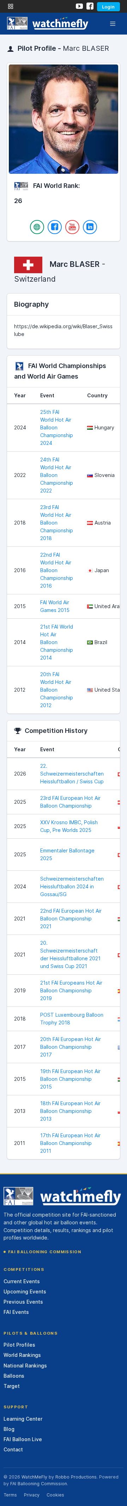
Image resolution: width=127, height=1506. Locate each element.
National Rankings (25, 1366)
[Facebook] (55, 227)
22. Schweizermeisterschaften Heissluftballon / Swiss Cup (72, 773)
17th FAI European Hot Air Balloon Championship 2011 (70, 1143)
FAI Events (16, 1312)
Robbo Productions (76, 1477)
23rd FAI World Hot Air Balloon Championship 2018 (56, 522)
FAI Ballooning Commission (44, 1251)
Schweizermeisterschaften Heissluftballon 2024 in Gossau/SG (72, 886)
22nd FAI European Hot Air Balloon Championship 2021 (71, 918)
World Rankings (22, 1355)
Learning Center (23, 1419)
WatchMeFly (34, 1477)
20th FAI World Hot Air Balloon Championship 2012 (56, 689)
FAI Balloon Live (23, 1439)
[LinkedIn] (90, 227)
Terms (10, 1495)
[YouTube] (72, 227)
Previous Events (23, 1302)
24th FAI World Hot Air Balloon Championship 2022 (56, 475)
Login (108, 7)
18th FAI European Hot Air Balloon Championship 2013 (70, 1111)
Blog (9, 1429)
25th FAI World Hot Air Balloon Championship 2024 (56, 427)
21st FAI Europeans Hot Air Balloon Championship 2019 (71, 990)
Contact (13, 1449)
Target (12, 1386)
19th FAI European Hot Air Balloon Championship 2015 (70, 1079)
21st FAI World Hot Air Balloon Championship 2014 (56, 642)
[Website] (37, 227)
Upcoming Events (25, 1291)
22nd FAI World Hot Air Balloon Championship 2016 (56, 570)
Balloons (14, 1376)
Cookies (55, 1495)
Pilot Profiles (19, 1345)
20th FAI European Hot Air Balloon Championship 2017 (70, 1047)
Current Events (22, 1281)
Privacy (32, 1495)
